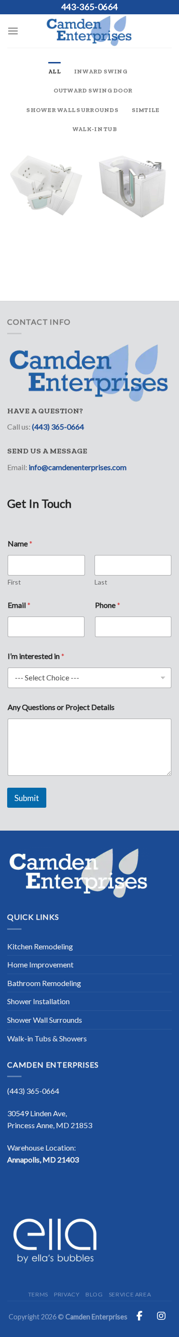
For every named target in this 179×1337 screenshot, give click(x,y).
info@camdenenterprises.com (77, 467)
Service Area (130, 1294)
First (14, 582)
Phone (107, 604)
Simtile (145, 109)
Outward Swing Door (93, 90)
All (54, 71)
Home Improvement (40, 964)
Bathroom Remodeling (44, 982)
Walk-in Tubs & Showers (47, 1038)
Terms (38, 1294)
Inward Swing (100, 71)
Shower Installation (38, 1001)
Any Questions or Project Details (61, 706)
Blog (94, 1294)
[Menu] (13, 30)
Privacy (66, 1294)
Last (101, 582)
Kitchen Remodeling (40, 946)
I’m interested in (36, 655)
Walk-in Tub (94, 129)
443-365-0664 (89, 6)
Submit (26, 798)
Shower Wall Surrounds (72, 109)
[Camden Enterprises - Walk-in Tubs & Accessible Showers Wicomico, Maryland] (89, 31)
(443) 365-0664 (58, 426)
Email (19, 604)
